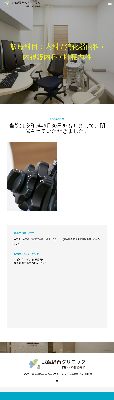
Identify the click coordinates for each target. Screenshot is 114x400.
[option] (57, 52)
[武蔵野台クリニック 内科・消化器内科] (22, 4)
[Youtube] (57, 380)
